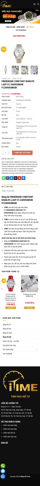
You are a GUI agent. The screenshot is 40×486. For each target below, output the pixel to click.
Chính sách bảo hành (10, 429)
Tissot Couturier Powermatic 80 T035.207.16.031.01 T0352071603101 (10, 297)
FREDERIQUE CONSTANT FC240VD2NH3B (13, 164)
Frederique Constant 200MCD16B (29, 295)
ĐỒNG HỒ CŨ (30, 27)
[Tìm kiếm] (38, 4)
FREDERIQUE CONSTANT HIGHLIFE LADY (18, 166)
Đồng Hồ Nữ (17, 79)
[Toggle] (17, 34)
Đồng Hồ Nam (7, 333)
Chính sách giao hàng (10, 425)
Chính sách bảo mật (9, 437)
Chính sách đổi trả (9, 433)
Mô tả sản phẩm (7, 186)
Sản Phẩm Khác (8, 349)
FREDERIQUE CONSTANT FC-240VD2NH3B (25, 162)
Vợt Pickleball (7, 354)
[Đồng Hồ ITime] (12, 4)
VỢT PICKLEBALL (21, 30)
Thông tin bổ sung (8, 191)
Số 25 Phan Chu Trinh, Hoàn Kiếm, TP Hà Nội (16, 410)
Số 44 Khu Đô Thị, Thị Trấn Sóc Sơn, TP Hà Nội (17, 416)
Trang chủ (6, 79)
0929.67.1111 (5, 407)
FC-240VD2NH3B (8, 162)
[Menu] (34, 4)
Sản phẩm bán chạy (9, 345)
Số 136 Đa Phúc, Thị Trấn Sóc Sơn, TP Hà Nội (16, 413)
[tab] (20, 187)
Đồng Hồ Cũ (7, 325)
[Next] (35, 54)
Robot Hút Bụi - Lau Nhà (11, 341)
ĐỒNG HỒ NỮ (21, 27)
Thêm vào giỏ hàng (22, 153)
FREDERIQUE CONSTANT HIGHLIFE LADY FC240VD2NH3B (17, 173)
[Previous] (5, 54)
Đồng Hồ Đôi (7, 329)
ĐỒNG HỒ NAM (10, 27)
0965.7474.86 (16, 407)
